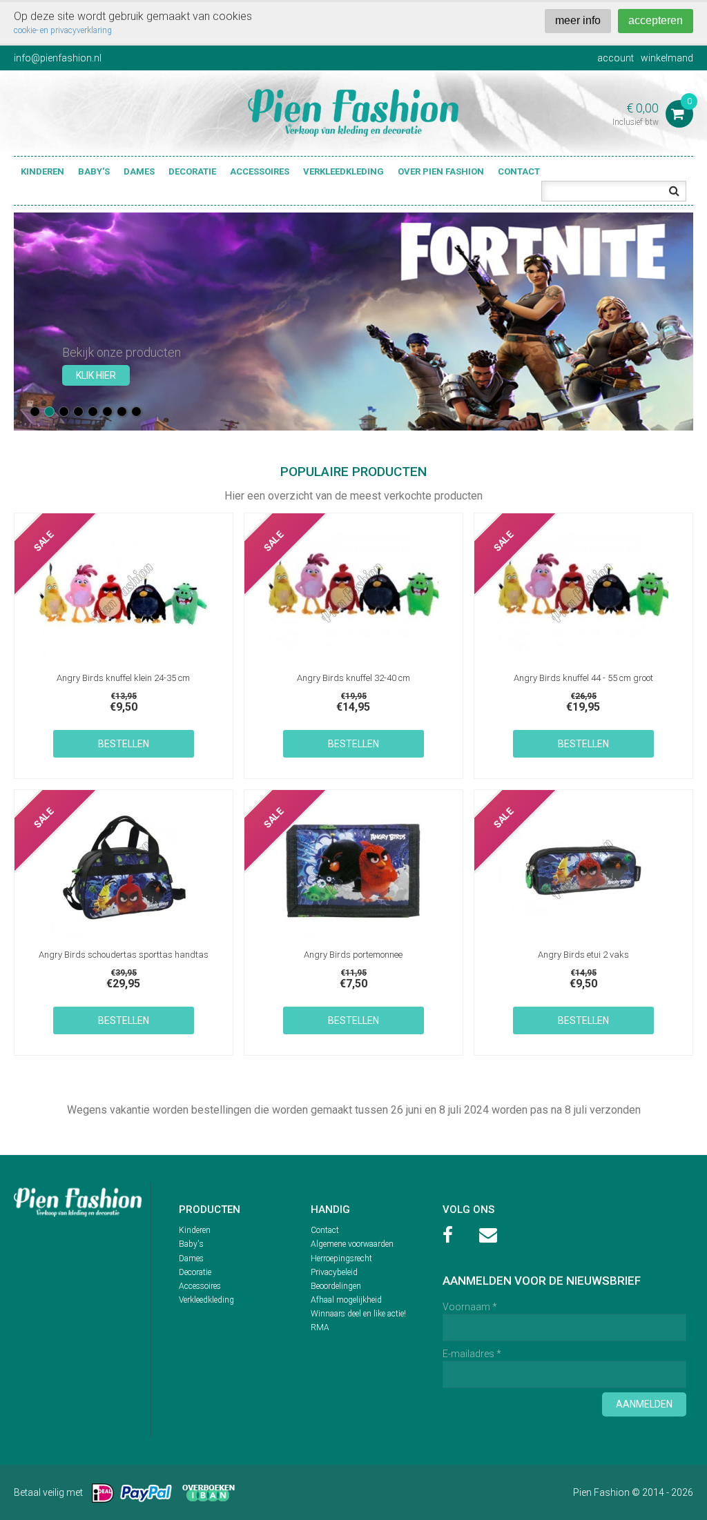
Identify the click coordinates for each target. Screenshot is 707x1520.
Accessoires (259, 171)
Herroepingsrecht (341, 1258)
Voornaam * (470, 1306)
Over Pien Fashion (441, 171)
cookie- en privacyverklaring (63, 30)
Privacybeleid (334, 1272)
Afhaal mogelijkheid (346, 1300)
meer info (578, 20)
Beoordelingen (336, 1286)
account (615, 57)
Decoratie (192, 171)
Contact (519, 171)
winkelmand (667, 57)
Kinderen (42, 171)
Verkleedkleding (343, 171)
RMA (320, 1327)
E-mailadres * (472, 1353)
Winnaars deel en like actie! (358, 1314)
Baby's (94, 171)
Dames (139, 171)
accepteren (655, 20)
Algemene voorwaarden (352, 1244)
